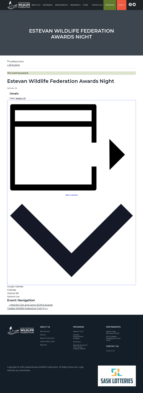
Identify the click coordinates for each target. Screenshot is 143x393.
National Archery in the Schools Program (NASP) (80, 347)
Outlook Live (13, 297)
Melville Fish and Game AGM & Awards (31, 305)
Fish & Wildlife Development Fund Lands (113, 338)
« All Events (13, 65)
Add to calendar (71, 195)
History (43, 335)
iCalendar (11, 290)
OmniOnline (24, 370)
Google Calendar (15, 286)
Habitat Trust (78, 331)
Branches (43, 345)
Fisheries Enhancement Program (78, 336)
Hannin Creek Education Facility (112, 332)
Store (85, 5)
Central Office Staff (47, 342)
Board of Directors (47, 338)
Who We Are (45, 331)
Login (81, 367)
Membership (110, 5)
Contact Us (96, 5)
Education (77, 342)
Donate (121, 5)
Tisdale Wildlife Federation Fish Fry (27, 308)
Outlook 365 (13, 293)
